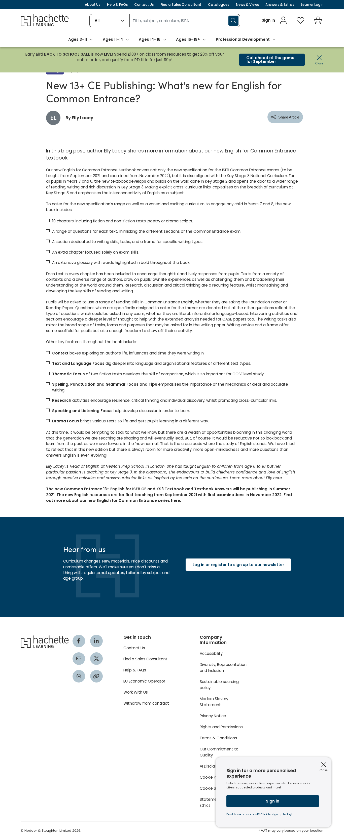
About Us (92, 4)
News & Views (247, 4)
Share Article (288, 117)
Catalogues (218, 4)
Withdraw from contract (146, 703)
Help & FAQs (117, 4)
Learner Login (312, 4)
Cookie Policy (212, 777)
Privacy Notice (213, 715)
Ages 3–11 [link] (77, 39)
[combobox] (109, 20)
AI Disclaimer (211, 766)
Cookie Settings (215, 788)
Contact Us (144, 4)
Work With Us (135, 692)
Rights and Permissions (221, 727)
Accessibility (211, 653)
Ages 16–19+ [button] (188, 39)
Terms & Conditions (218, 738)
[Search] (233, 20)
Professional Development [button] (243, 39)
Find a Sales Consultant (180, 4)
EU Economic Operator (144, 681)
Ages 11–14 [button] (113, 39)
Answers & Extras (279, 4)
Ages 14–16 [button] (149, 39)
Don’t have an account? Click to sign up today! (259, 814)
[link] (274, 20)
